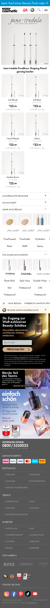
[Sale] (25, 10)
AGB (32, 528)
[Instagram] (6, 593)
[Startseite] (4, 303)
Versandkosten (31, 602)
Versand (10, 474)
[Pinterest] (21, 593)
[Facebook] (13, 593)
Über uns (34, 541)
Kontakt (10, 508)
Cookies (10, 541)
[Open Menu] (10, 10)
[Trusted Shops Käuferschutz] (5, 576)
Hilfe (32, 501)
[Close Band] (47, 3)
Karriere (34, 548)
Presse (9, 548)
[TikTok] (27, 593)
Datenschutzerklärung (21, 357)
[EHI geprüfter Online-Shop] (12, 576)
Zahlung (10, 481)
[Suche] (39, 10)
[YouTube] (35, 593)
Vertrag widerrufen (17, 487)
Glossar (34, 508)
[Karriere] (25, 379)
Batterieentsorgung (17, 514)
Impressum (11, 528)
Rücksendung (37, 481)
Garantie (35, 474)
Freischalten (15, 349)
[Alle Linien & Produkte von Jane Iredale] (24, 20)
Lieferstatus (12, 501)
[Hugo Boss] (9, 564)
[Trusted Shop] (32, 10)
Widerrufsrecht (14, 535)
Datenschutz (37, 535)
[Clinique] (26, 564)
